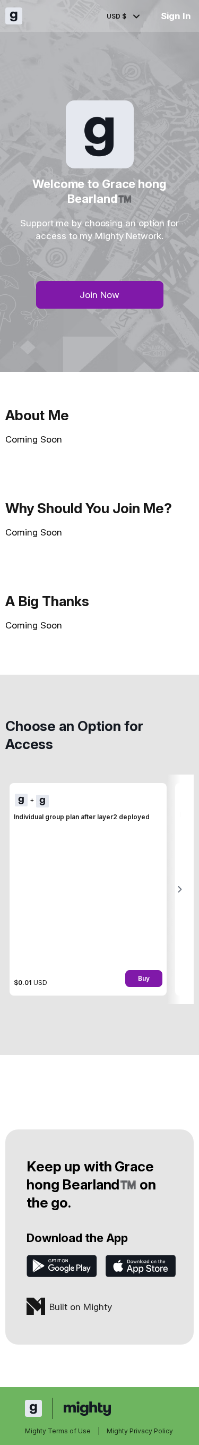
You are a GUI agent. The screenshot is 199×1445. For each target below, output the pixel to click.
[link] (88, 889)
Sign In (176, 16)
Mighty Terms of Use (58, 1431)
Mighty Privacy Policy (140, 1431)
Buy (144, 978)
